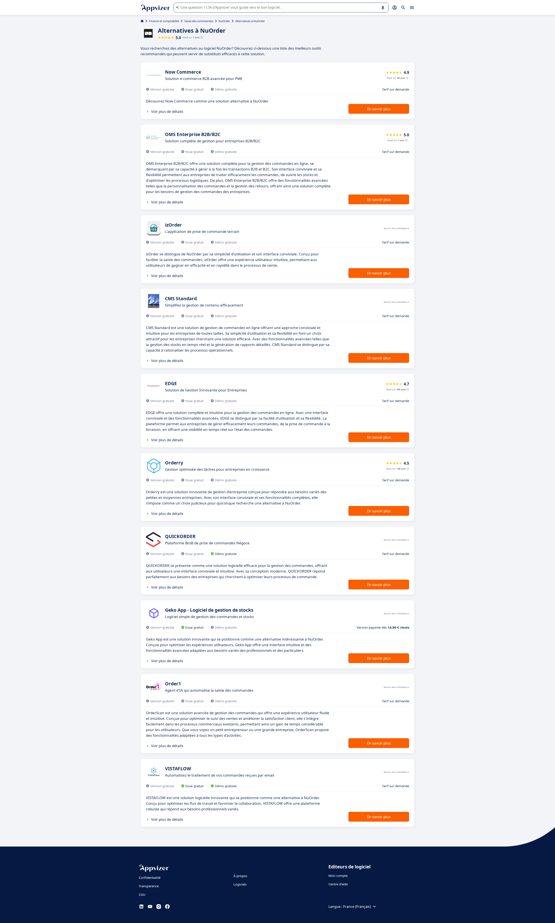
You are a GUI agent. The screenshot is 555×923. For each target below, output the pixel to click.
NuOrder (224, 21)
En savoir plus (379, 108)
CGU (142, 894)
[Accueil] (142, 21)
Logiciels (239, 884)
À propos (240, 876)
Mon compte (338, 875)
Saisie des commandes (198, 21)
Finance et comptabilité (164, 21)
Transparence (149, 886)
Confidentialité (149, 877)
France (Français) (357, 906)
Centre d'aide (338, 884)
